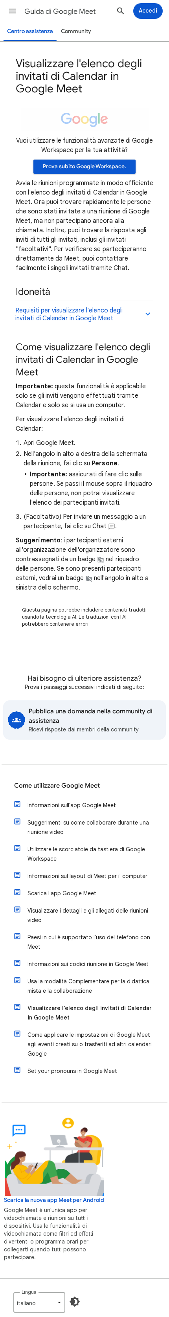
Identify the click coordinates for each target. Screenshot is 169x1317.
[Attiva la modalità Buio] (74, 1301)
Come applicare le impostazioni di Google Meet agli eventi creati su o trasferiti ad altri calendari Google (90, 1044)
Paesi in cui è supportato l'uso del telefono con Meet (89, 942)
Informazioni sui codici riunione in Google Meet (88, 964)
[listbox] (39, 1302)
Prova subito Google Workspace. (84, 166)
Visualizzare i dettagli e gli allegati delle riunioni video (88, 915)
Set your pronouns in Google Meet (72, 1071)
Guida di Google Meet (60, 11)
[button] (12, 11)
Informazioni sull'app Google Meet (72, 805)
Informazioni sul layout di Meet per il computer (87, 876)
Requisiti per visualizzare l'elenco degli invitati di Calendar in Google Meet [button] (69, 314)
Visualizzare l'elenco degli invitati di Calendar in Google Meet (90, 1013)
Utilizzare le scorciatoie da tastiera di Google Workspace (86, 854)
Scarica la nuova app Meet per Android (54, 1200)
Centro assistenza (30, 31)
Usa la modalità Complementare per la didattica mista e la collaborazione (88, 986)
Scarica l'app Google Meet (62, 893)
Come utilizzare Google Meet (57, 786)
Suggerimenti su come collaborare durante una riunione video (88, 827)
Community (76, 31)
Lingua (29, 1292)
